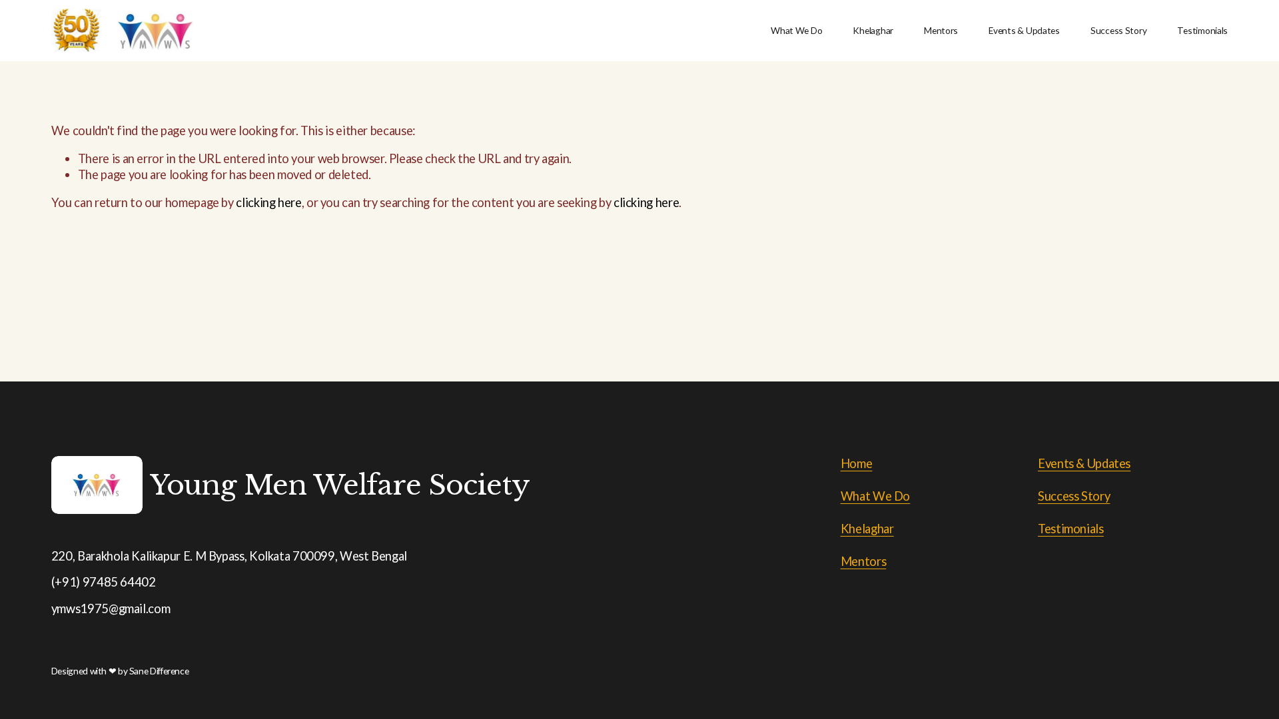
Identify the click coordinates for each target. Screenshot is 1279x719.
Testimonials (1202, 30)
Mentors (941, 30)
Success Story (1118, 30)
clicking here (268, 202)
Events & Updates (1024, 30)
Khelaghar (873, 30)
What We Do (796, 30)
